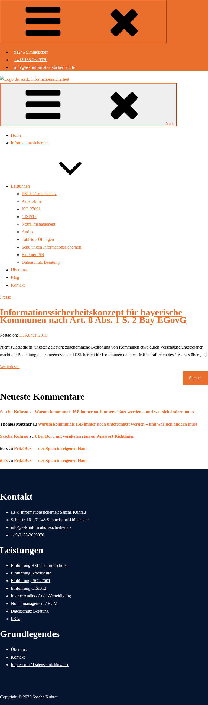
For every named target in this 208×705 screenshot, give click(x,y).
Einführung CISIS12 (28, 588)
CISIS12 (29, 216)
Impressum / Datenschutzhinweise (40, 664)
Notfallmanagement (38, 224)
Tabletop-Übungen (38, 239)
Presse (5, 297)
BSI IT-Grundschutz (39, 193)
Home (16, 135)
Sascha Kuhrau (14, 411)
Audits (27, 231)
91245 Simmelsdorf (31, 52)
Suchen (195, 377)
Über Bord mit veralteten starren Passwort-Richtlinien (85, 436)
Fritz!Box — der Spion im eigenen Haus (50, 448)
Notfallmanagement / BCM (34, 603)
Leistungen (20, 186)
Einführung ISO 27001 (30, 580)
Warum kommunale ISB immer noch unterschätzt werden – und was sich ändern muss (114, 411)
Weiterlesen (10, 366)
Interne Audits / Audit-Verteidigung (41, 596)
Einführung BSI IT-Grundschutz (38, 565)
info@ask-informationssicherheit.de (44, 67)
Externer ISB (33, 254)
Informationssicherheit (30, 143)
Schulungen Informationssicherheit (51, 247)
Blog (15, 277)
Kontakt (18, 285)
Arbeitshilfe (32, 201)
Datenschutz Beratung (41, 262)
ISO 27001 (31, 209)
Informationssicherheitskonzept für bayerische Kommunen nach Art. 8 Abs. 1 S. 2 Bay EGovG (93, 316)
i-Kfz (15, 618)
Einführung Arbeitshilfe (31, 573)
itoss (4, 460)
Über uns (19, 270)
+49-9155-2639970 (30, 59)
